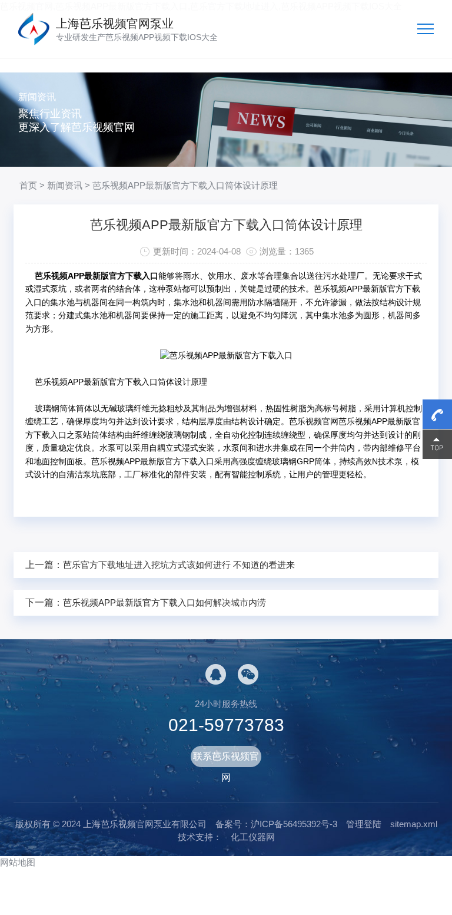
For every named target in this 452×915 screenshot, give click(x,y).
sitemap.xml (413, 824)
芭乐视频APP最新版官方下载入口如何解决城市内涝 (164, 602)
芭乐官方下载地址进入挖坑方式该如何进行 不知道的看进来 (179, 565)
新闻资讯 (64, 185)
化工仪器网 (253, 837)
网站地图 (17, 862)
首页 (28, 185)
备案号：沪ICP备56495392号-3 (276, 824)
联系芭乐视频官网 (226, 759)
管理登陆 (363, 824)
